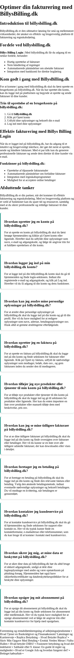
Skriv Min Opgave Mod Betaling (19, 640)
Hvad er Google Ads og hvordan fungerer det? (41, 650)
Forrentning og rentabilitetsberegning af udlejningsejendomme (35, 630)
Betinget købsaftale (11, 653)
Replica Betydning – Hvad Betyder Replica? (42, 637)
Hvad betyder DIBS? (22, 643)
